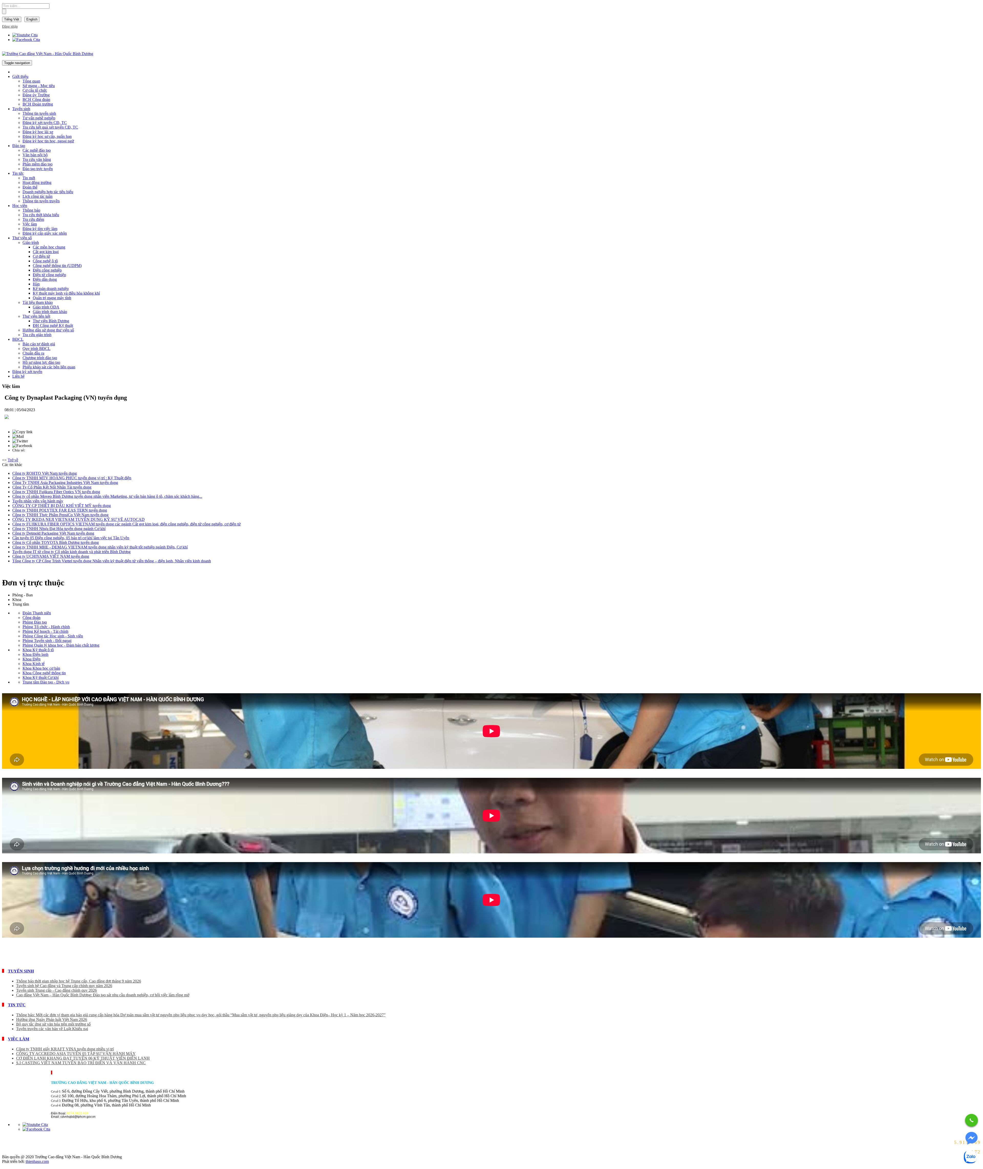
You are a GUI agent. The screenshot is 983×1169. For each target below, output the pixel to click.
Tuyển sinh (21, 971)
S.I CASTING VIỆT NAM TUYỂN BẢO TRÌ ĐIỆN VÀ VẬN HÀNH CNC (81, 1063)
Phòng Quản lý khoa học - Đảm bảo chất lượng (61, 645)
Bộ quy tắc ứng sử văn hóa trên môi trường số (53, 1024)
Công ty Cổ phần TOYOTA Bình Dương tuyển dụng (55, 542)
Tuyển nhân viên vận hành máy (37, 501)
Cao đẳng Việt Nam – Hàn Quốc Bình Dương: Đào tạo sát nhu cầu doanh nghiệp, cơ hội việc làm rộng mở (102, 995)
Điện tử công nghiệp (49, 275)
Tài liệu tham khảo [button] (38, 302)
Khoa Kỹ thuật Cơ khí (41, 677)
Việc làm (30, 224)
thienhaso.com (37, 1161)
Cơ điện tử (41, 256)
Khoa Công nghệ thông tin (44, 673)
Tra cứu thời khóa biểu (41, 215)
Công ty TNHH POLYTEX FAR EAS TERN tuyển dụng (59, 510)
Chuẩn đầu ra (33, 353)
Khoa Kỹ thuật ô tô (38, 650)
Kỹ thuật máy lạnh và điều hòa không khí (66, 293)
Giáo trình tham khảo (50, 311)
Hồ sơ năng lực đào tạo (41, 362)
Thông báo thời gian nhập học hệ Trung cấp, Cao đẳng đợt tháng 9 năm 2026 (78, 981)
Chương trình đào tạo (40, 358)
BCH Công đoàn (36, 99)
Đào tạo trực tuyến (38, 169)
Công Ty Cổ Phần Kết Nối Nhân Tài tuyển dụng (51, 487)
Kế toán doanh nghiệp (51, 288)
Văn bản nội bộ (35, 155)
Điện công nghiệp (47, 270)
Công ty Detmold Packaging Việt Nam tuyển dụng (53, 533)
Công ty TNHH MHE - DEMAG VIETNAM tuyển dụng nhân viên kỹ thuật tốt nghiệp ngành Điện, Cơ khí (100, 547)
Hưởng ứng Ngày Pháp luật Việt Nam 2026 (51, 1019)
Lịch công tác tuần (37, 196)
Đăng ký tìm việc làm (40, 228)
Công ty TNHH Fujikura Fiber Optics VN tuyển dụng (56, 492)
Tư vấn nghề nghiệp (39, 118)
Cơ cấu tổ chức (35, 90)
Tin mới (29, 178)
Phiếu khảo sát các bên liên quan (49, 367)
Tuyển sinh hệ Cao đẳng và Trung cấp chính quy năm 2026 (64, 986)
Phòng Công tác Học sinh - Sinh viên (53, 636)
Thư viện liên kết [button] (36, 316)
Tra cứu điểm (33, 219)
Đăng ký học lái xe (38, 132)
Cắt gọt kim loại (46, 252)
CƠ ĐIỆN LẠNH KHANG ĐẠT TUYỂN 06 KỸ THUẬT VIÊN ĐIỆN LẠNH (83, 1058)
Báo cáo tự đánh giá (39, 344)
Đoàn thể (30, 187)
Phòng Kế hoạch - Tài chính (45, 631)
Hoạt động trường (37, 182)
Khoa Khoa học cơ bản (41, 668)
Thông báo (31, 210)
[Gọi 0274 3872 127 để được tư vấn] (971, 1120)
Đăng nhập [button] (10, 26)
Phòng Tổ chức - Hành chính (46, 627)
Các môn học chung (49, 247)
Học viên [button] (19, 205)
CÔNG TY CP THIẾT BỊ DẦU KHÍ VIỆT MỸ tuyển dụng (61, 505)
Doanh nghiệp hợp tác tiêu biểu (48, 192)
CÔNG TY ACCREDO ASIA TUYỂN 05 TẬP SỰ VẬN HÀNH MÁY (76, 1053)
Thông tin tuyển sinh (39, 113)
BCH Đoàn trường (38, 104)
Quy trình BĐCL (36, 348)
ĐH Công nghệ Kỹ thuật (53, 325)
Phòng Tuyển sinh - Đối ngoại (47, 640)
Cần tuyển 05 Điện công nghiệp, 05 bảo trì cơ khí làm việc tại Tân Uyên (70, 538)
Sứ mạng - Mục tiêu (39, 86)
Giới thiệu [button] (20, 76)
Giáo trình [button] (31, 242)
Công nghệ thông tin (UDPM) (57, 265)
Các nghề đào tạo (37, 150)
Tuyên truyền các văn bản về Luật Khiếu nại (52, 1029)
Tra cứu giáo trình (37, 335)
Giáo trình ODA (46, 307)
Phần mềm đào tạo (37, 164)
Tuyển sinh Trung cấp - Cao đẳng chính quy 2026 (56, 990)
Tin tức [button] (18, 173)
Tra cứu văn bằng (37, 159)
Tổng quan (31, 81)
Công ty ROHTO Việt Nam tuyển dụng (44, 473)
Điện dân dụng (45, 279)
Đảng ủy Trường (36, 95)
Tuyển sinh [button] (21, 109)
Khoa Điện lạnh (35, 654)
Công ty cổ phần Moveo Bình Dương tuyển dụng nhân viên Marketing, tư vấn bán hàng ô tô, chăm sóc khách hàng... (107, 496)
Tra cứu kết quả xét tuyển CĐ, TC (50, 127)
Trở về (13, 460)
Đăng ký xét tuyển (27, 371)
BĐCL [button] (18, 339)
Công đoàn (31, 617)
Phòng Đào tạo (35, 622)
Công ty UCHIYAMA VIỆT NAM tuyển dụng (50, 556)
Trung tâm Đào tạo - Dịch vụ (46, 682)
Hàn (36, 284)
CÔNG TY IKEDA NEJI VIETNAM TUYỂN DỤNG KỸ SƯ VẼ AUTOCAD (78, 519)
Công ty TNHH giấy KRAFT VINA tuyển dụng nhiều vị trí (65, 1049)
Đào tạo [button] (18, 145)
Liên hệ (18, 376)
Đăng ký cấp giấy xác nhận (45, 233)
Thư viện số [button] (22, 238)
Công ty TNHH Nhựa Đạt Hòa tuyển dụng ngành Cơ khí (58, 528)
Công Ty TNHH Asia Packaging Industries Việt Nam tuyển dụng (65, 482)
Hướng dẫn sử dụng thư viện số (48, 330)
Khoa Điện (31, 659)
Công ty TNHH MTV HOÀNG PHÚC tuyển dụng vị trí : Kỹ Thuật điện (71, 478)
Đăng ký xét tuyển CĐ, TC (45, 122)
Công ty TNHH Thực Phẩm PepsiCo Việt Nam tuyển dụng (60, 515)
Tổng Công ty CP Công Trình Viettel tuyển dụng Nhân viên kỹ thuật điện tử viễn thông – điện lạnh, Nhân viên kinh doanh (111, 561)
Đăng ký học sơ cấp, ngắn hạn (47, 136)
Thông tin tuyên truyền (41, 201)
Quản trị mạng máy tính (52, 298)
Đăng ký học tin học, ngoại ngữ (48, 141)
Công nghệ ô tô (45, 261)
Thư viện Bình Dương (51, 321)
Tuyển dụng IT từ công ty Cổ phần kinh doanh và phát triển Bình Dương (71, 552)
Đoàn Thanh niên (37, 613)
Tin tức (17, 1005)
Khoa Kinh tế (34, 663)
